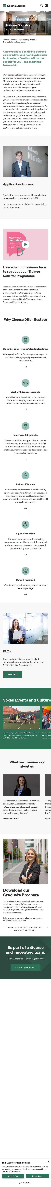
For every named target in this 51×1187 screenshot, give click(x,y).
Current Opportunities (25, 967)
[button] (25, 244)
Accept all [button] (13, 1176)
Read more (16, 1171)
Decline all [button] (37, 1176)
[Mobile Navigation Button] (46, 5)
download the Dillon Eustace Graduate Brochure (24, 929)
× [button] (48, 1161)
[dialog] (25, 1173)
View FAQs (12, 674)
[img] (25, 161)
